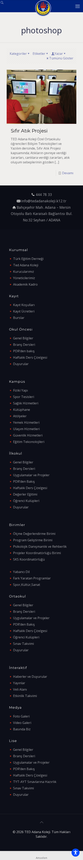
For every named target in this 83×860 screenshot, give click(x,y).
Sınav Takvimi (23, 643)
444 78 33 (44, 194)
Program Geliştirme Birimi (32, 540)
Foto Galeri (21, 716)
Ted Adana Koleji (25, 265)
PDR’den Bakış (24, 481)
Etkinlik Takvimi (25, 696)
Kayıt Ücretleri (23, 311)
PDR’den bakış (24, 351)
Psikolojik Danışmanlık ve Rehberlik (40, 546)
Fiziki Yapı (20, 390)
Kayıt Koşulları (24, 305)
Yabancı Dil (21, 572)
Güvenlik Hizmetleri (28, 435)
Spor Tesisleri (23, 397)
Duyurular (21, 364)
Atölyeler (20, 416)
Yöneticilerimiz (24, 278)
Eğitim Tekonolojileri (28, 442)
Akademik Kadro (25, 284)
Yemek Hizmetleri (26, 422)
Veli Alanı (20, 689)
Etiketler (39, 53)
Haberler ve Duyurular (30, 676)
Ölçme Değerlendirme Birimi (34, 533)
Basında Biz (22, 729)
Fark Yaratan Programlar (32, 578)
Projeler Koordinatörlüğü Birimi (37, 553)
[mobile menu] (77, 6)
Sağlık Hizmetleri (25, 403)
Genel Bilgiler (23, 338)
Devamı (67, 173)
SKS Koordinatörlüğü (29, 559)
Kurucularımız (23, 271)
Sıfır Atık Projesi (29, 131)
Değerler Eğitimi (25, 494)
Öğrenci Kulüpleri (26, 501)
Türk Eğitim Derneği (28, 258)
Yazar (58, 53)
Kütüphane (21, 409)
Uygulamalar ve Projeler (31, 475)
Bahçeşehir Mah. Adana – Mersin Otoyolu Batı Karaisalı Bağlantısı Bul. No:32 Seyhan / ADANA (41, 213)
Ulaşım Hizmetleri (26, 429)
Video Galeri (22, 723)
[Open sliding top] (4, 4)
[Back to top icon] (41, 822)
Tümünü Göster (61, 58)
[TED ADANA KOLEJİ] (43, 6)
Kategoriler (18, 53)
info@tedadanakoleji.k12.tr (43, 200)
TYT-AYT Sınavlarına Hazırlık (34, 782)
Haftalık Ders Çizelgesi (30, 357)
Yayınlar (19, 683)
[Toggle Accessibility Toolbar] (75, 852)
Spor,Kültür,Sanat (26, 584)
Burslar (18, 318)
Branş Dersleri (24, 344)
